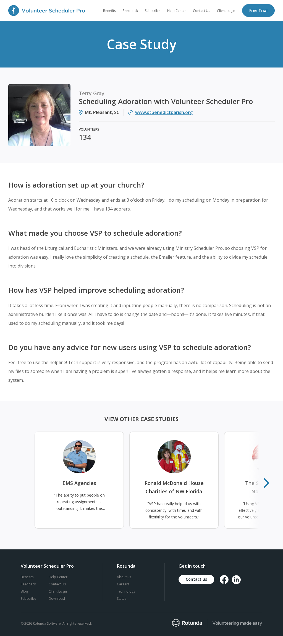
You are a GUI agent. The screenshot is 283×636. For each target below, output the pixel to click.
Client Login (58, 591)
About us (124, 577)
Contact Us (57, 584)
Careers (123, 584)
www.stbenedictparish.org (164, 112)
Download (57, 598)
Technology (126, 591)
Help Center (58, 577)
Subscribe (28, 598)
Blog (24, 591)
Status (121, 598)
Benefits (27, 577)
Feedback (28, 584)
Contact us (196, 579)
